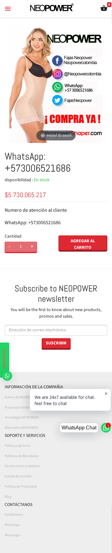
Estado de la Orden (18, 476)
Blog (8, 496)
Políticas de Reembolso (22, 456)
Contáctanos (14, 514)
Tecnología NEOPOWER (21, 417)
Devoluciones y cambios (22, 466)
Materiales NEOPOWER (21, 427)
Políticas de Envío (17, 445)
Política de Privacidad (20, 486)
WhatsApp (12, 524)
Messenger (13, 535)
